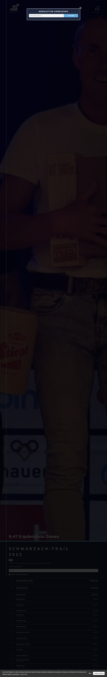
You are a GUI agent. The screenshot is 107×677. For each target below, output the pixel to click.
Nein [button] (90, 673)
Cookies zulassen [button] (98, 673)
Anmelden (71, 15)
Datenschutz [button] (23, 674)
